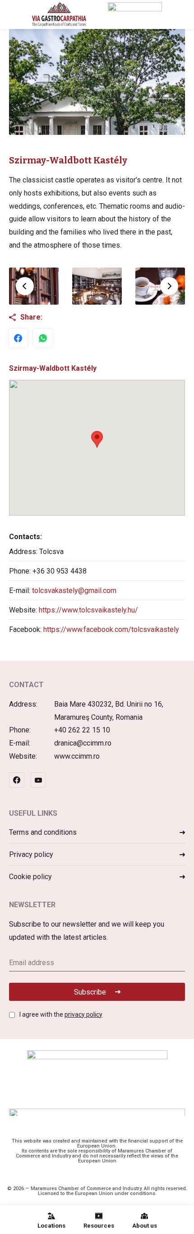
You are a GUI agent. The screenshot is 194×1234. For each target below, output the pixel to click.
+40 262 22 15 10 (82, 730)
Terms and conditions (43, 832)
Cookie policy (30, 876)
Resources (98, 1225)
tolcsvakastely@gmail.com (74, 590)
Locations (51, 1225)
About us (144, 1225)
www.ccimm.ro (77, 756)
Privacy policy (31, 854)
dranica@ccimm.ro (82, 743)
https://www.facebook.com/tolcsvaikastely (111, 629)
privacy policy (83, 1014)
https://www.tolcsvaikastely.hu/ (88, 610)
